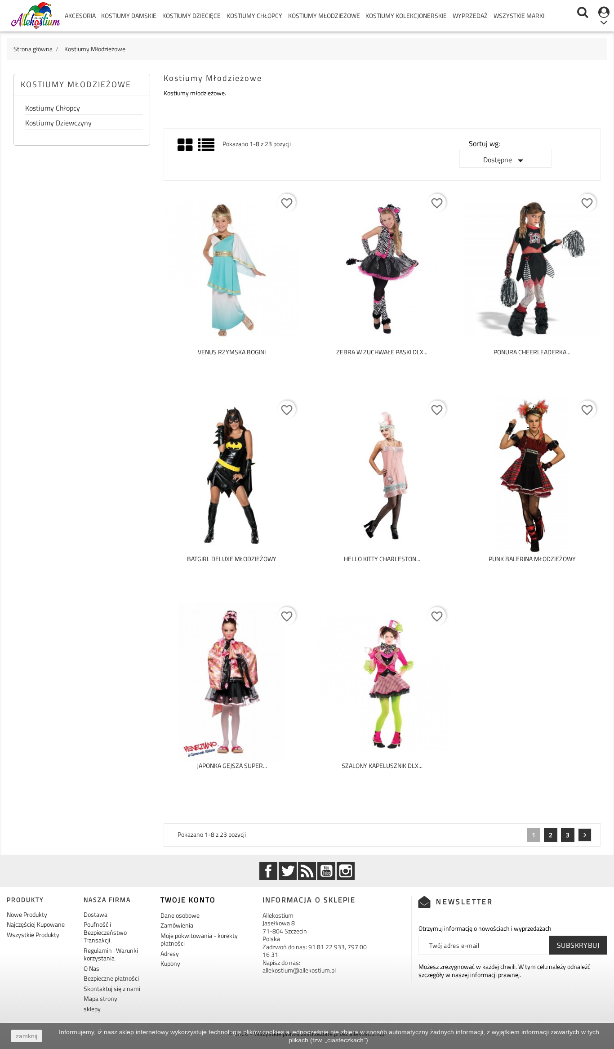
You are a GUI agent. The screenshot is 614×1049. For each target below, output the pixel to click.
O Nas (91, 968)
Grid (186, 145)
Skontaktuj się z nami (112, 988)
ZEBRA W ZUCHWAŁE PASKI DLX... (381, 352)
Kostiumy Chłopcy (254, 15)
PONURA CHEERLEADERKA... (532, 352)
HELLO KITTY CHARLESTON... (382, 558)
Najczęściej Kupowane (36, 924)
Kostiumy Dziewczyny (58, 123)
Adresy (169, 953)
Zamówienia (176, 925)
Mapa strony (100, 998)
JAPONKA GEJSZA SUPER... (232, 765)
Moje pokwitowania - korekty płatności (199, 939)
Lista (207, 148)
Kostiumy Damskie (128, 15)
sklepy (92, 1008)
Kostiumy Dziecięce (191, 15)
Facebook (268, 871)
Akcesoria (80, 15)
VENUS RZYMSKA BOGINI (232, 352)
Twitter (288, 871)
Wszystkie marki (519, 15)
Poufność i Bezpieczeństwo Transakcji (105, 932)
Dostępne (505, 160)
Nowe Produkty (27, 914)
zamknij (26, 1036)
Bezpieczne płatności (111, 978)
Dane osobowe (180, 915)
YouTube (326, 871)
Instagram (346, 871)
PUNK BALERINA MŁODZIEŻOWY (532, 558)
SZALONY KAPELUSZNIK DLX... (382, 765)
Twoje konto (188, 899)
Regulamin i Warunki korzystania (111, 954)
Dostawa (95, 914)
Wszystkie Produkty (33, 934)
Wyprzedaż (470, 15)
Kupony (170, 963)
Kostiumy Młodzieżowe (324, 15)
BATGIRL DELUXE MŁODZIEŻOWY (231, 558)
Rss (307, 871)
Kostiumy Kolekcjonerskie (406, 15)
